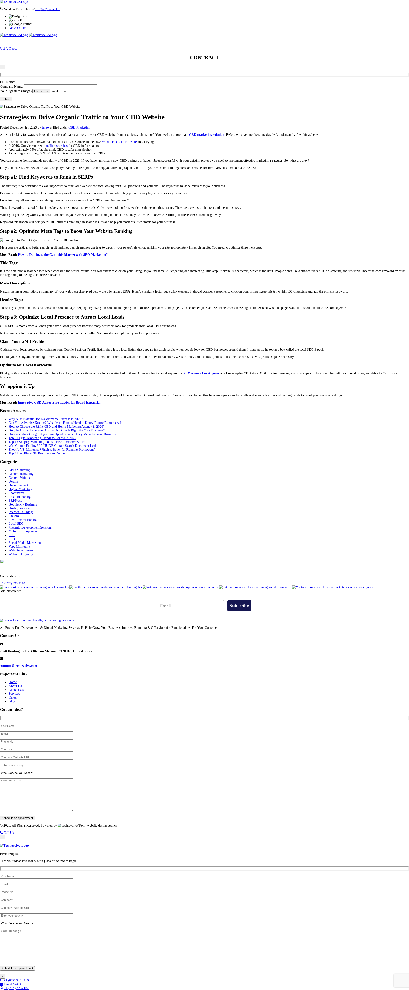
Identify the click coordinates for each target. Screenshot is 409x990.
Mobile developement (23, 531)
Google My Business (23, 504)
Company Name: (12, 86)
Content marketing (21, 474)
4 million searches (55, 145)
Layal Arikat (12, 984)
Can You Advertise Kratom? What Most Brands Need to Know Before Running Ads (65, 422)
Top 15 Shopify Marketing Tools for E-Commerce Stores (47, 442)
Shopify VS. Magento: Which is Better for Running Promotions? (52, 449)
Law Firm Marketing (23, 519)
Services (164, 41)
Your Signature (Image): (16, 91)
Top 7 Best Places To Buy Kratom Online (37, 453)
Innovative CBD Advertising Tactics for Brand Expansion (59, 402)
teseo (45, 127)
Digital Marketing (20, 489)
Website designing (21, 554)
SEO (12, 539)
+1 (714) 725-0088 (16, 988)
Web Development (21, 550)
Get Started (279, 41)
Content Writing (19, 477)
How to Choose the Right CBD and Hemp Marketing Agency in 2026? (57, 426)
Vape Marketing (19, 546)
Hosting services (20, 508)
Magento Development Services (30, 527)
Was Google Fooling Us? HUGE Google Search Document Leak (53, 445)
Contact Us (16, 689)
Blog (12, 701)
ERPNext (15, 500)
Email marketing (20, 497)
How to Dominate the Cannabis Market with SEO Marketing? (63, 254)
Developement (18, 485)
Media (237, 41)
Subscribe (239, 606)
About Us (140, 41)
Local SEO (16, 523)
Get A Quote (17, 28)
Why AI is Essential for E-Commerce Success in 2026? (46, 419)
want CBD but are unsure (119, 142)
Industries (214, 41)
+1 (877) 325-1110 (47, 9)
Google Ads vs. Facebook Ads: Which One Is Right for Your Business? (57, 430)
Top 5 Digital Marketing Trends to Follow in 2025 (42, 438)
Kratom (14, 516)
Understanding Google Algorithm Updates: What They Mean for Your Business (62, 434)
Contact (257, 41)
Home (123, 41)
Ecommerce (16, 493)
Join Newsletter (10, 591)
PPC (12, 535)
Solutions (188, 41)
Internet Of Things (21, 512)
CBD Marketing (79, 127)
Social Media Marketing (25, 542)
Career (13, 697)
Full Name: (8, 82)
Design (13, 481)
